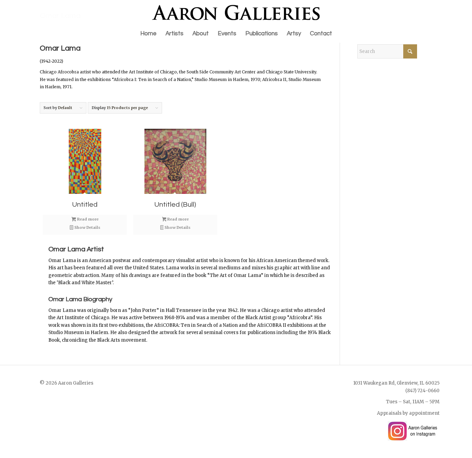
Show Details (86, 227)
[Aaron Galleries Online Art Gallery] (236, 12)
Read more (87, 219)
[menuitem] (148, 33)
